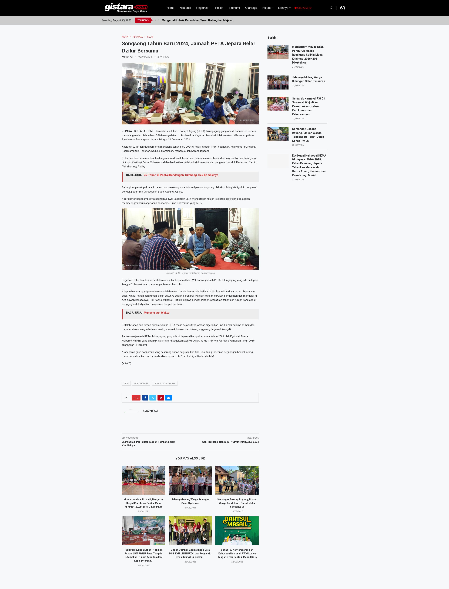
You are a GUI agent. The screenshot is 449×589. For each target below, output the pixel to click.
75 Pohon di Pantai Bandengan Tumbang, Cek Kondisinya (181, 175)
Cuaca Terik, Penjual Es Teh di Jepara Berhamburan (196, 20)
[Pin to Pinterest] (161, 398)
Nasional (185, 7)
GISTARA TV (304, 7)
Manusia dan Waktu (156, 312)
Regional (202, 7)
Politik (219, 7)
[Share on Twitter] (152, 398)
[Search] (331, 7)
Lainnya (283, 7)
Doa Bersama (141, 383)
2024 (126, 383)
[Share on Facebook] (145, 398)
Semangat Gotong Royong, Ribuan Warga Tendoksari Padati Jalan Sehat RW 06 (237, 503)
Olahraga (251, 7)
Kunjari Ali (127, 56)
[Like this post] (137, 398)
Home (170, 7)
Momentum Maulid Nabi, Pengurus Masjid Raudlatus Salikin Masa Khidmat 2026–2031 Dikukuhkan (143, 503)
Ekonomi (234, 7)
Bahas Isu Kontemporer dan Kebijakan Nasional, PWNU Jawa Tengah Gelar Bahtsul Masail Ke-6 (237, 553)
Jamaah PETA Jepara (164, 383)
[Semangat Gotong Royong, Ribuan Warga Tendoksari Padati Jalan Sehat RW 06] (237, 480)
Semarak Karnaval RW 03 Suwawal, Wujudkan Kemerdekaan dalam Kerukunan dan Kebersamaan (308, 106)
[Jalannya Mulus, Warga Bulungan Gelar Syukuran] (190, 480)
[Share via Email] (168, 398)
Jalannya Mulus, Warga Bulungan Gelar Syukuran (308, 79)
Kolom (266, 7)
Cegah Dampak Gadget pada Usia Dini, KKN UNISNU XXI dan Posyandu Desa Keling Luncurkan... (190, 553)
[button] (155, 20)
